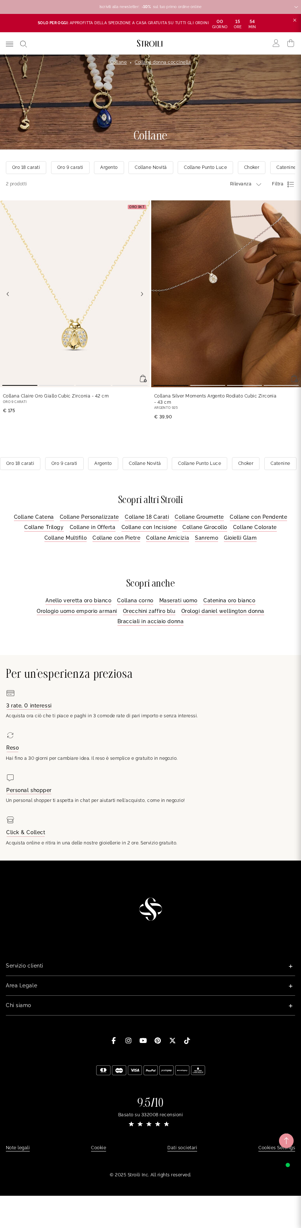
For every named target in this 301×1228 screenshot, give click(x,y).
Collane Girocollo (204, 527)
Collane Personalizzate (89, 517)
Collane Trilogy (44, 527)
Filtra (277, 183)
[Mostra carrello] (290, 43)
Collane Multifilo (65, 538)
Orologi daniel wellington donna (222, 611)
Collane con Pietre (116, 538)
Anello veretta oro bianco (78, 600)
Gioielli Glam (240, 538)
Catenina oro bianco (229, 600)
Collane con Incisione (149, 527)
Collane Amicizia (167, 538)
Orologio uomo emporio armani (77, 611)
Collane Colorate (255, 527)
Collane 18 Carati (147, 517)
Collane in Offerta (93, 527)
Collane (118, 62)
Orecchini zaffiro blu (149, 611)
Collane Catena (34, 517)
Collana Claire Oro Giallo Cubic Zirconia (56, 396)
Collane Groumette (199, 517)
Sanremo (206, 538)
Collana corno (135, 600)
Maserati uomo (178, 600)
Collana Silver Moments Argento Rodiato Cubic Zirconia (215, 399)
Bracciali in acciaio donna (150, 621)
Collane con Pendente (258, 517)
